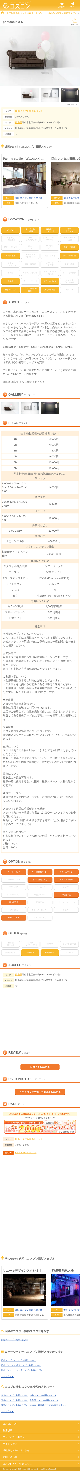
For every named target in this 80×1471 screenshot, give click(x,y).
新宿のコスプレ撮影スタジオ (14, 1405)
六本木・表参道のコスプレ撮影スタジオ (48, 1405)
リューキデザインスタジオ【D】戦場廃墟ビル (24, 1270)
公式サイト (75, 104)
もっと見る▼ (7, 1376)
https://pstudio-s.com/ (25, 1152)
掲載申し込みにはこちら (16, 1450)
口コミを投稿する (40, 1067)
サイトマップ (10, 1443)
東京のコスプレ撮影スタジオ (14, 1395)
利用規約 (7, 1430)
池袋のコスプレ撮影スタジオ (14, 1400)
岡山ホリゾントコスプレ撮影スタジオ (18, 1360)
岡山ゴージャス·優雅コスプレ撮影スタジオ (21, 1365)
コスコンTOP (10, 1423)
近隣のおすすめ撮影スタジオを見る (40, 1464)
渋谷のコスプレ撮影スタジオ (43, 1395)
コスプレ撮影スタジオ (29, 111)
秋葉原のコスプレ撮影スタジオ (44, 1400)
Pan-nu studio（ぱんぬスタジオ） (24, 158)
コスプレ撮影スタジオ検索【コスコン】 (24, 13)
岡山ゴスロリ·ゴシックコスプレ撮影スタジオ (22, 1370)
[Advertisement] (40, 1210)
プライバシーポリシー (15, 1437)
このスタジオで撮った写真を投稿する (40, 1092)
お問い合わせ (10, 1457)
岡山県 (18, 122)
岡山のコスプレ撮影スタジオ (62, 13)
